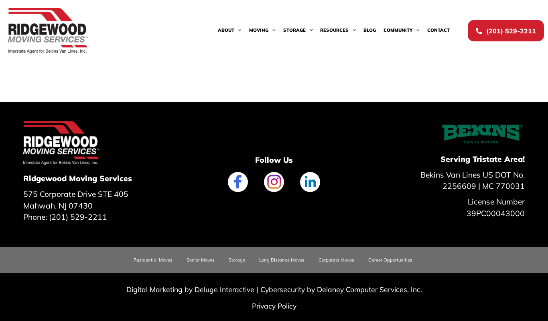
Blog (369, 30)
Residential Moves (153, 260)
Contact (438, 30)
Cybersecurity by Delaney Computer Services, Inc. (341, 289)
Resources (334, 30)
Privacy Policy (274, 305)
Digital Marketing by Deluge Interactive (190, 289)
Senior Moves (201, 260)
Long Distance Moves (281, 260)
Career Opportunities (390, 260)
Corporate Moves (336, 260)
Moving (258, 30)
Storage (294, 30)
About (226, 30)
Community (398, 30)
